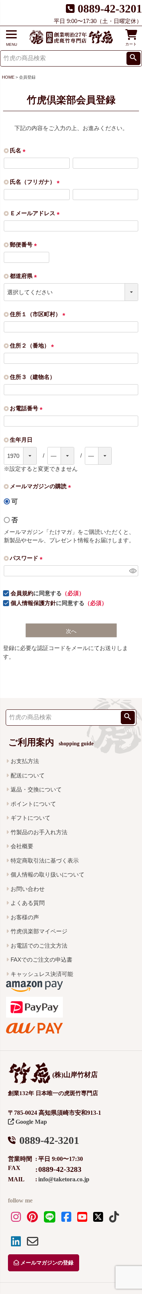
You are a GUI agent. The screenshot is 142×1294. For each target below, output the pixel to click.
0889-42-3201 (110, 8)
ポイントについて (33, 804)
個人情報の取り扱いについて (47, 874)
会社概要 (22, 846)
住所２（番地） (33, 345)
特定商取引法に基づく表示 (45, 860)
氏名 (19, 150)
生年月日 (21, 439)
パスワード (27, 558)
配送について (28, 775)
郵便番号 (25, 244)
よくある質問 (28, 903)
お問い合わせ (28, 889)
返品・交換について (36, 789)
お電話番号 (27, 408)
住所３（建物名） (32, 377)
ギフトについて (30, 818)
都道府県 (25, 276)
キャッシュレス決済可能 (42, 974)
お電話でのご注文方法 (39, 945)
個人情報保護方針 (33, 603)
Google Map (30, 1122)
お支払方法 (25, 761)
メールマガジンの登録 (46, 1263)
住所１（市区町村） (39, 314)
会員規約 (22, 593)
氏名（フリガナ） (36, 181)
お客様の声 (25, 917)
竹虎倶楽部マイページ (39, 931)
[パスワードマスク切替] (132, 571)
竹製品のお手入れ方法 (39, 832)
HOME (8, 77)
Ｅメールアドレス (36, 213)
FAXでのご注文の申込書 (41, 959)
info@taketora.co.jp (63, 1179)
